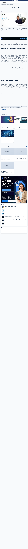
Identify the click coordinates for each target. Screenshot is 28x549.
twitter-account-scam (18, 107)
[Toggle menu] (1, 2)
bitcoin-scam (3, 106)
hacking (10, 107)
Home (1, 4)
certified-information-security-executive (9, 106)
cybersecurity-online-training (24, 106)
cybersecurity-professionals (3, 107)
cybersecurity (19, 106)
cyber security (3, 4)
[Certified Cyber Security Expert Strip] (14, 38)
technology (14, 107)
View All (26, 146)
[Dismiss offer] (26, 0)
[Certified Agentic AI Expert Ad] (14, 189)
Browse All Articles (3, 109)
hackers (8, 107)
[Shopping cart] (26, 2)
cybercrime (15, 106)
